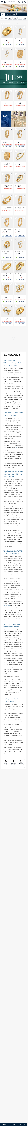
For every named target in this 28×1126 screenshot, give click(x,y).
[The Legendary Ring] (7, 156)
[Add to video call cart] (3, 44)
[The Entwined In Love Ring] (20, 244)
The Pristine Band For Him (7, 251)
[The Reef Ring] (7, 54)
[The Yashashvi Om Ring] (20, 54)
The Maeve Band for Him (7, 273)
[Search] (25, 2)
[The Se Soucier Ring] (20, 32)
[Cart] (22, 2)
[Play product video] (11, 27)
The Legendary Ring (6, 163)
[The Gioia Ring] (20, 178)
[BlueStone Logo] (9, 2)
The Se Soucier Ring (19, 38)
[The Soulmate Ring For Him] (7, 32)
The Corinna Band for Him (7, 102)
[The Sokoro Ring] (20, 134)
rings (16, 436)
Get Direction (5, 121)
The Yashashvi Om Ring (19, 60)
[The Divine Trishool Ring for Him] (20, 200)
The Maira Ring (5, 318)
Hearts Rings (7, 594)
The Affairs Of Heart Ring (20, 295)
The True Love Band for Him (20, 229)
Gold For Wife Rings (23, 23)
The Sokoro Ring (18, 140)
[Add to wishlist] (3, 27)
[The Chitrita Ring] (20, 156)
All (3, 14)
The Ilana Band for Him (6, 140)
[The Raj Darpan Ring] (20, 267)
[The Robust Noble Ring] (7, 222)
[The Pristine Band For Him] (7, 244)
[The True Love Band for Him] (20, 222)
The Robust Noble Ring (6, 229)
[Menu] (2, 2)
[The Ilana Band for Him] (7, 134)
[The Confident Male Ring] (7, 178)
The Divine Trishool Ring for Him (20, 207)
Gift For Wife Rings (14, 23)
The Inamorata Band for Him (7, 207)
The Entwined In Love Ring (20, 251)
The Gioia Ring (18, 185)
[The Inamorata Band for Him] (7, 200)
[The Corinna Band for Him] (7, 95)
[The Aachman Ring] (7, 289)
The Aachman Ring (5, 295)
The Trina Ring (18, 102)
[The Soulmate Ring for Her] (20, 311)
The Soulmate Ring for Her (20, 318)
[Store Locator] (19, 2)
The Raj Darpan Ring (19, 273)
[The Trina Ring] (20, 95)
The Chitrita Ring (18, 163)
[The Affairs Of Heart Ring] (20, 289)
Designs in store (11, 14)
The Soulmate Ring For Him (7, 38)
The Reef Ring (4, 60)
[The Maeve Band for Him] (7, 267)
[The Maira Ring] (7, 311)
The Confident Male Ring (7, 185)
